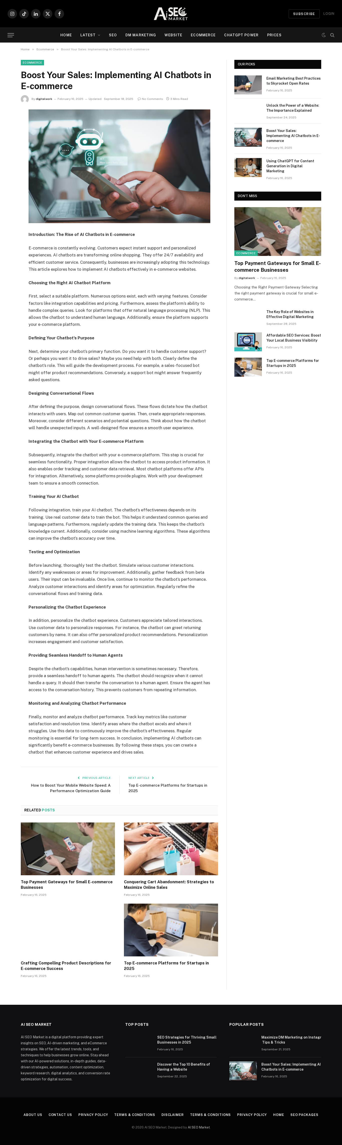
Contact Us (60, 1115)
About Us (33, 1115)
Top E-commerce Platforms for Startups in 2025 (166, 966)
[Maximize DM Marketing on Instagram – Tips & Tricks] (243, 1043)
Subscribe (304, 14)
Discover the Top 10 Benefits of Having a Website (183, 1066)
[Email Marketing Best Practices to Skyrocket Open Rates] (248, 84)
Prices (274, 35)
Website (173, 35)
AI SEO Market (199, 1127)
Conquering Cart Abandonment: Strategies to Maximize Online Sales (169, 885)
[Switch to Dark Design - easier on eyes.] (323, 35)
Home (66, 35)
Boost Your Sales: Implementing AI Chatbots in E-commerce (293, 136)
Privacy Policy (93, 1115)
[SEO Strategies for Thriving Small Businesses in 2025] (139, 1043)
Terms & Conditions (134, 1115)
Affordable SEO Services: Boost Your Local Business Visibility (293, 337)
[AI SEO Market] (171, 14)
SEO (113, 35)
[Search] (331, 35)
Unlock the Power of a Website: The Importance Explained (292, 107)
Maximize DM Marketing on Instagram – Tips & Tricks (295, 1039)
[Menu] (11, 35)
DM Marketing (140, 35)
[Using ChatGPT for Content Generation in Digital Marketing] (248, 167)
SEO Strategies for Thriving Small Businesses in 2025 (187, 1039)
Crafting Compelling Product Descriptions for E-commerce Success (66, 966)
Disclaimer (172, 1115)
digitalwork (44, 99)
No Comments (152, 99)
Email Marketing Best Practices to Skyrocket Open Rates (293, 80)
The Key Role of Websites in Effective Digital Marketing (290, 314)
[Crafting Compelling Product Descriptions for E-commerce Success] (68, 930)
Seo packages (304, 1115)
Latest (88, 35)
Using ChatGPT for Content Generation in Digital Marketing (290, 166)
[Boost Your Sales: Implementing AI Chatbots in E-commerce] (248, 137)
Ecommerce (203, 35)
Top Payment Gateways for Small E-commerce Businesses (67, 885)
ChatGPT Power (241, 35)
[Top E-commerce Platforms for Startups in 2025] (171, 930)
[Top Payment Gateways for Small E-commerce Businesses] (68, 849)
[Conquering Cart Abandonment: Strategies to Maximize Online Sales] (171, 849)
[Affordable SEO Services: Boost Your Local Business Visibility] (248, 341)
